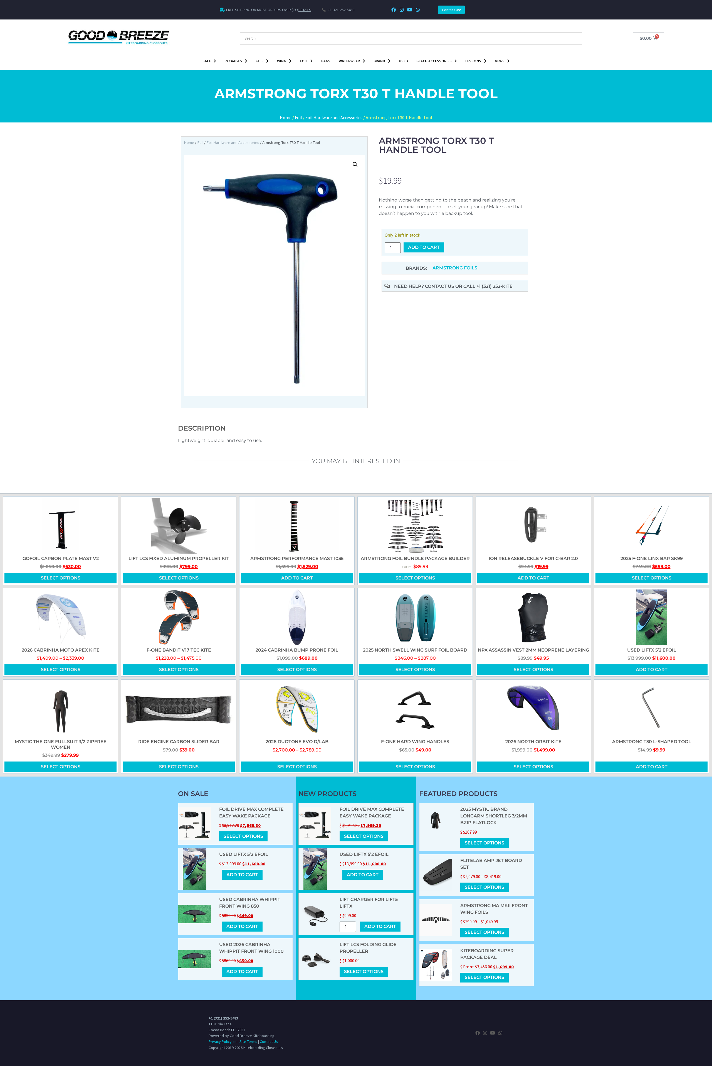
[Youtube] (410, 10)
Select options (60, 578)
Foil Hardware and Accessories (333, 117)
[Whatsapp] (418, 10)
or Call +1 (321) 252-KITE (484, 286)
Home (285, 117)
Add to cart (424, 247)
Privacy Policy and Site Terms (233, 1041)
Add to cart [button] (297, 578)
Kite (259, 60)
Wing (281, 60)
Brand (379, 60)
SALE (206, 60)
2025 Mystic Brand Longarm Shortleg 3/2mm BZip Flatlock (493, 816)
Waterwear (349, 60)
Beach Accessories (434, 60)
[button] (355, 164)
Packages (233, 60)
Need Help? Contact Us (424, 286)
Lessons (473, 60)
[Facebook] (394, 10)
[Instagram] (402, 10)
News (500, 60)
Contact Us (269, 1041)
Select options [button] (415, 578)
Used (403, 60)
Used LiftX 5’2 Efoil (243, 854)
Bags (325, 60)
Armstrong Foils (454, 268)
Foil (304, 60)
